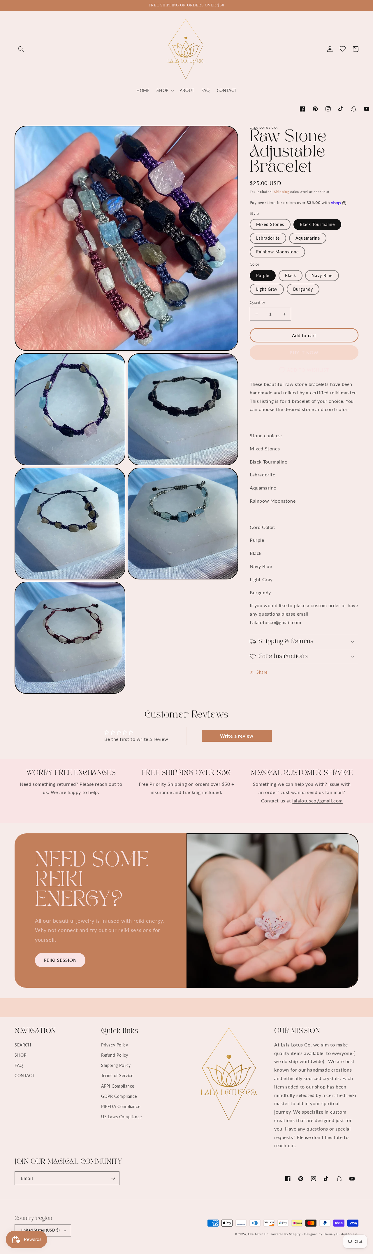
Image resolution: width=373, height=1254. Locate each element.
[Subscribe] (112, 1178)
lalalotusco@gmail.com (317, 800)
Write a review (236, 736)
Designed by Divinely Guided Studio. (331, 1234)
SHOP (20, 1055)
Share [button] (262, 672)
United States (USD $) (40, 1230)
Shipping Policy (116, 1065)
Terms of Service (117, 1075)
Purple (262, 275)
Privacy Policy (114, 1044)
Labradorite (268, 238)
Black (290, 275)
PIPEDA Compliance (120, 1106)
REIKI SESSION (60, 960)
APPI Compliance (117, 1086)
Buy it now (304, 352)
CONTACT (24, 1075)
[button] (21, 49)
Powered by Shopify (285, 1234)
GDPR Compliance (119, 1096)
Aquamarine (307, 238)
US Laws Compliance (121, 1116)
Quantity (257, 302)
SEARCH (23, 1044)
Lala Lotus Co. (258, 1234)
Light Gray (266, 289)
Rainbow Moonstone (277, 252)
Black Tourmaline (317, 224)
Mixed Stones (270, 224)
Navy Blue (322, 275)
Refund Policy (114, 1055)
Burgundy (303, 289)
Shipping (281, 191)
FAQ (19, 1065)
